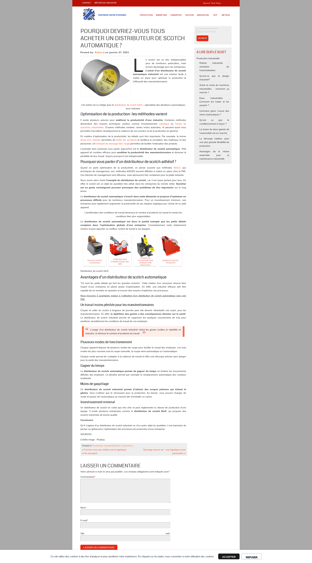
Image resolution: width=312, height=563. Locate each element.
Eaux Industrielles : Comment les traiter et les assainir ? (214, 102)
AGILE (177, 167)
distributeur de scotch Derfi (128, 105)
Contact (86, 3)
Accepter (229, 557)
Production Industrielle (103, 445)
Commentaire (87, 477)
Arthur (99, 52)
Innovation (203, 15)
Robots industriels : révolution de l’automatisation (214, 67)
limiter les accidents (126, 140)
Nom (82, 507)
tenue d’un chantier (90, 140)
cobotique (164, 123)
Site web (125, 533)
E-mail (83, 520)
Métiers (226, 15)
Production (146, 15)
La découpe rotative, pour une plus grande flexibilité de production (214, 142)
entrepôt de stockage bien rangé (113, 143)
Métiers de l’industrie (106, 3)
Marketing (161, 15)
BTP (215, 15)
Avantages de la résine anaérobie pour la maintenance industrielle (214, 155)
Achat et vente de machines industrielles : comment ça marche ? (214, 89)
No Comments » (125, 445)
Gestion (189, 15)
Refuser (251, 557)
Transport (176, 15)
